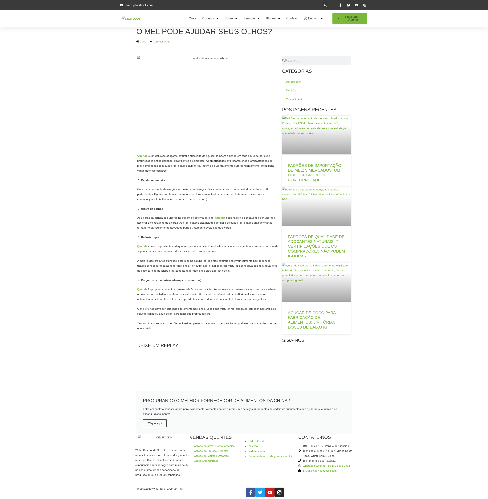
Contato (291, 18)
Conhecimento (161, 41)
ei (194, 194)
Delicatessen (293, 81)
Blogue (271, 18)
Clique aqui (155, 423)
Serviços (249, 18)
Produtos (208, 18)
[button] (325, 5)
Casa (192, 18)
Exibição (291, 90)
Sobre (229, 18)
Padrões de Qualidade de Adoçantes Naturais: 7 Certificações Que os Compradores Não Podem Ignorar (316, 246)
